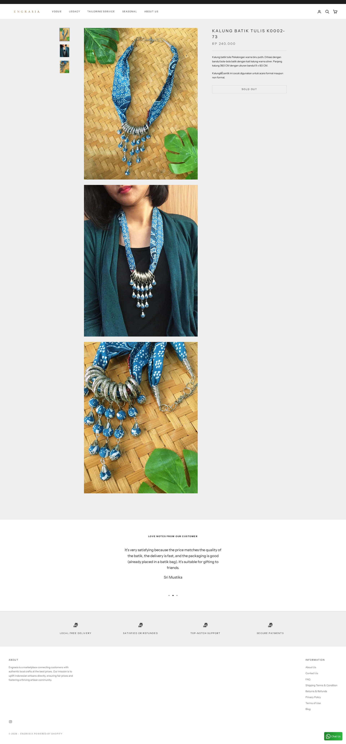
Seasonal (129, 11)
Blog (307, 709)
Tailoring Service (101, 11)
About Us (151, 11)
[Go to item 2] (64, 50)
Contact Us (311, 673)
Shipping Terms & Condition (321, 685)
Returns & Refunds (316, 691)
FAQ (307, 679)
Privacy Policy (313, 697)
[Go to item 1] (64, 34)
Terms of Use (313, 703)
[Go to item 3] (64, 67)
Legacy (74, 11)
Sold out (249, 89)
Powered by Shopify (48, 733)
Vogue (57, 11)
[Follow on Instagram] (10, 721)
